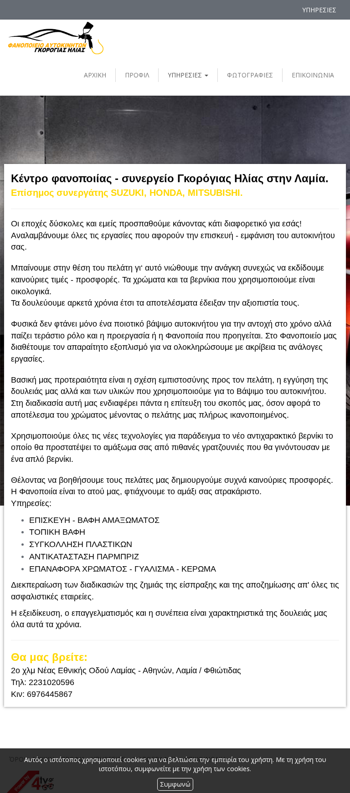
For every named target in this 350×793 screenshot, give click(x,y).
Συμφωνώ (175, 784)
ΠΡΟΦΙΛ (137, 75)
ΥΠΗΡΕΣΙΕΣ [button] (186, 75)
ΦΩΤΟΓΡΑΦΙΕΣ (250, 75)
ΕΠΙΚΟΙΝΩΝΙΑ (313, 75)
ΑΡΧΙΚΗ (95, 75)
